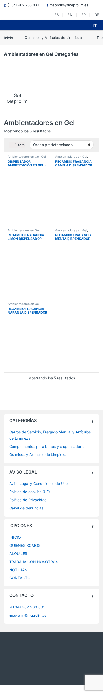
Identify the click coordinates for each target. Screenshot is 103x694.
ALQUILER (18, 553)
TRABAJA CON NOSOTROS (33, 561)
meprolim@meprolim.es (69, 5)
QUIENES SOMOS (24, 545)
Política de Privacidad (28, 500)
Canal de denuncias (26, 508)
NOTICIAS (18, 570)
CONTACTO (19, 578)
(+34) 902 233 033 (23, 5)
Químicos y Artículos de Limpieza (53, 37)
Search (96, 25)
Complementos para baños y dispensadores (47, 446)
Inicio (8, 37)
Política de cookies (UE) (29, 491)
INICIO (15, 537)
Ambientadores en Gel (24, 156)
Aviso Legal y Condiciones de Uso (38, 483)
